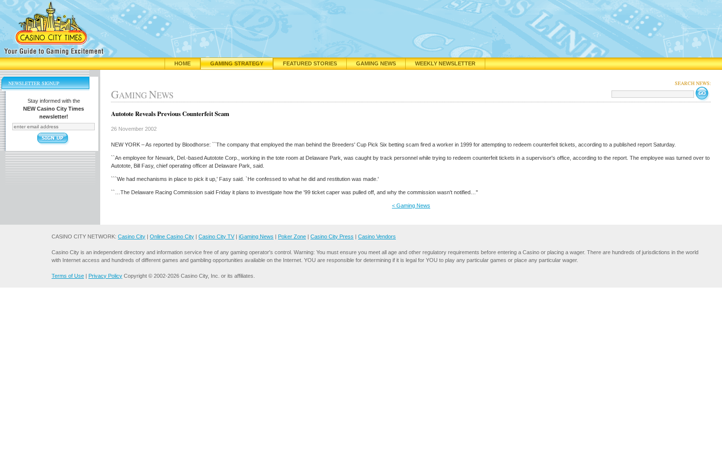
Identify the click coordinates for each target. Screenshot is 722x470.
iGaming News (256, 236)
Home (182, 63)
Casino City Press (332, 236)
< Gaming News (411, 205)
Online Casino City (172, 236)
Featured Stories (310, 63)
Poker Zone (292, 236)
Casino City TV (216, 236)
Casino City (131, 236)
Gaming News (376, 63)
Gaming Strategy (236, 63)
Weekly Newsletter (445, 63)
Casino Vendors (377, 236)
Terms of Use (68, 276)
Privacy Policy (105, 276)
